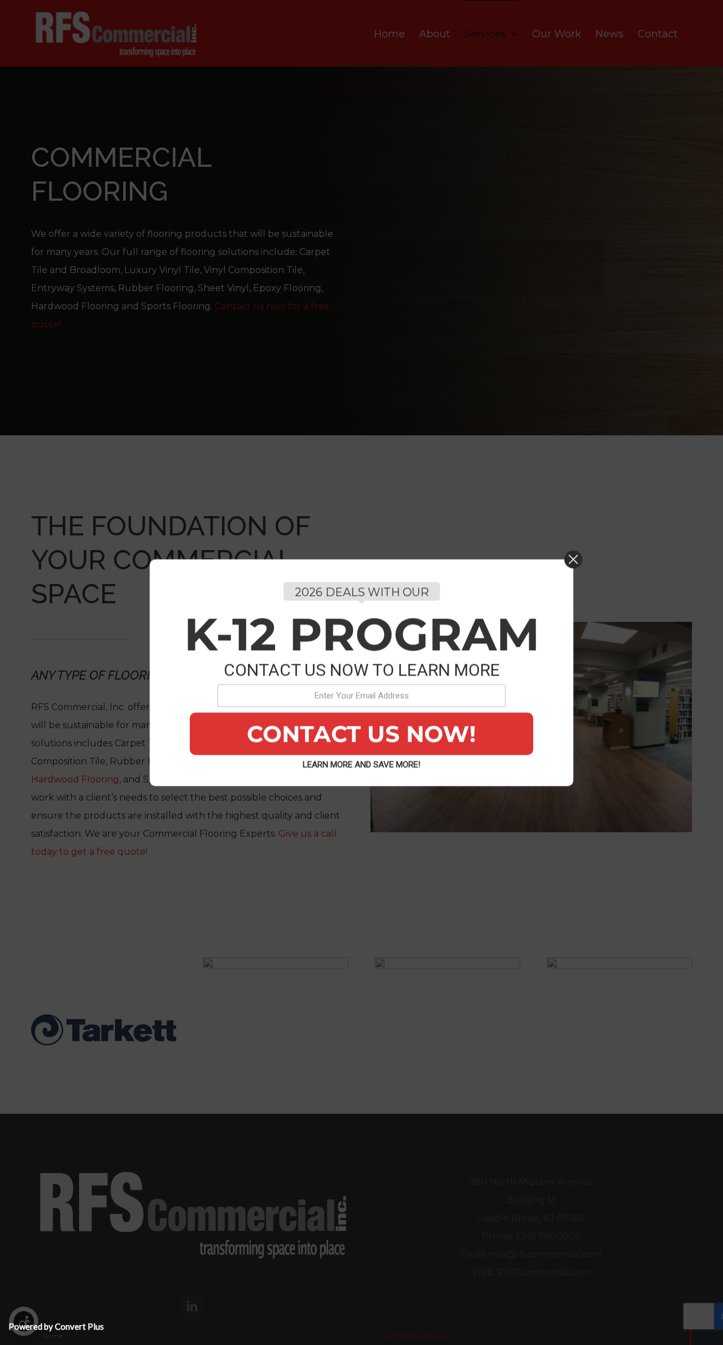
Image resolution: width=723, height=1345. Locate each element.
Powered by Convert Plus (56, 1326)
